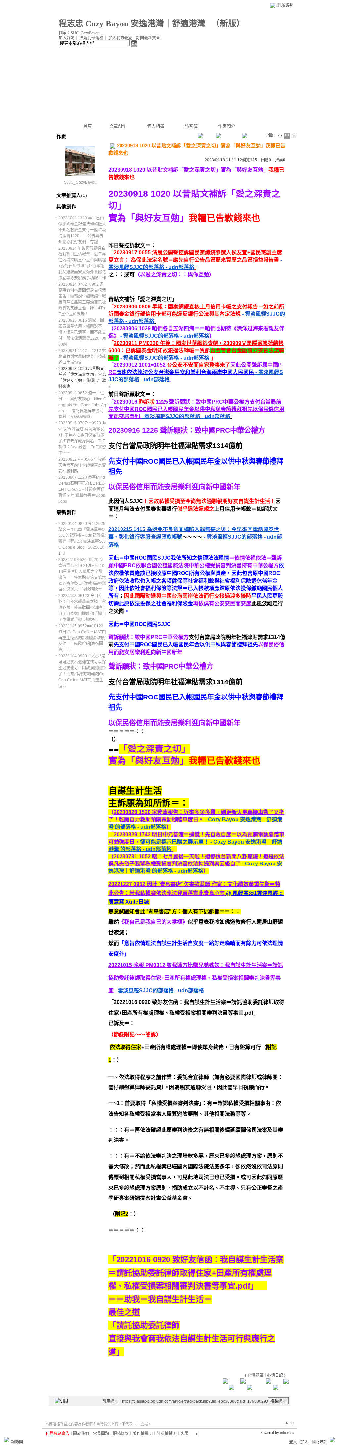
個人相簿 (155, 126)
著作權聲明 (143, 1433)
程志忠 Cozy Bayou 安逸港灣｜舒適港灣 (133, 23)
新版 (228, 23)
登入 (293, 1442)
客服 (184, 1433)
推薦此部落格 (91, 38)
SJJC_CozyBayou (80, 182)
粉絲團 (17, 1442)
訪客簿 (191, 126)
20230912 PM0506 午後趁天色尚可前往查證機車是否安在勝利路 (82, 465)
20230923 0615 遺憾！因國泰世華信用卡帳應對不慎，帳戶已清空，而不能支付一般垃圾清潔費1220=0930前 (82, 332)
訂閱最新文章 (148, 38)
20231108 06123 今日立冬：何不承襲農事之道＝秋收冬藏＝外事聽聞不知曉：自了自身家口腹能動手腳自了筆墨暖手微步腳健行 (82, 607)
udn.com (287, 1432)
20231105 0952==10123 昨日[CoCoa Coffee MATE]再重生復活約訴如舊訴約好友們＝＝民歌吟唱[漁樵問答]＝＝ (82, 638)
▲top (289, 1422)
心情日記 (275, 1375)
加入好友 (66, 38)
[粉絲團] (6, 1439)
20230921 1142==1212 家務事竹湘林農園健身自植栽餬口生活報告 (82, 356)
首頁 (87, 126)
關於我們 (81, 1433)
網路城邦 (285, 4)
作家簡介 (226, 126)
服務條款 (121, 1433)
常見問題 (101, 1433)
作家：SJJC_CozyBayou (79, 33)
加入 (304, 1442)
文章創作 (117, 126)
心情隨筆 (255, 1375)
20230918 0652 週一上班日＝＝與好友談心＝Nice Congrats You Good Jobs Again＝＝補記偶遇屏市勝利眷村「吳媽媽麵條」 (82, 405)
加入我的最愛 (120, 38)
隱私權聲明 (166, 1433)
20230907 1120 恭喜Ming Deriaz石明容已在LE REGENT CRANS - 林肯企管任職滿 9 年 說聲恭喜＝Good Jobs (81, 489)
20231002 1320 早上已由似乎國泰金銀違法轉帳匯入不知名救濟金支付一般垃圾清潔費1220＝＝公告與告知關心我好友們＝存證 (82, 230)
